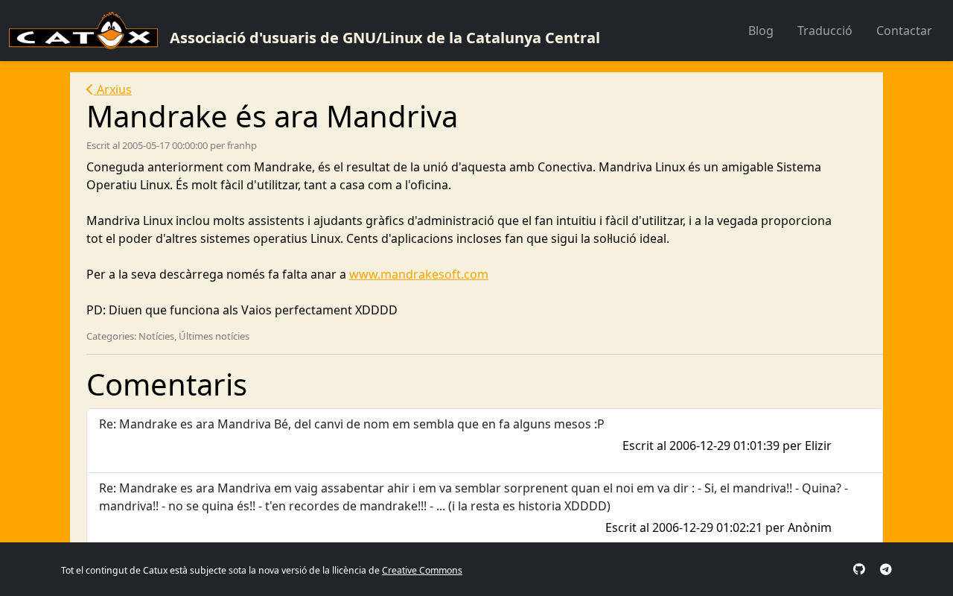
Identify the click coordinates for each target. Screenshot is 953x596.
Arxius (113, 89)
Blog (761, 30)
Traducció (824, 30)
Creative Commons (422, 570)
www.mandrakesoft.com (418, 274)
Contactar (904, 30)
